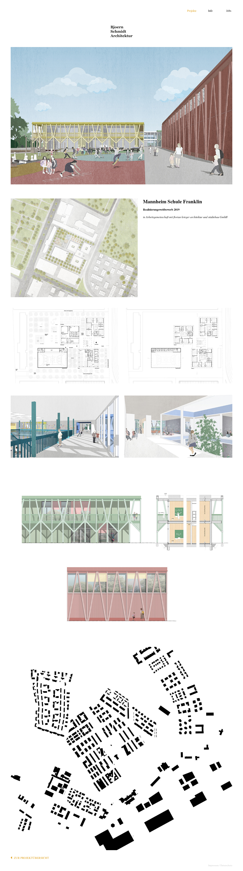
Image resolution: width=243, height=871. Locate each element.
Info (210, 10)
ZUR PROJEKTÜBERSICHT (31, 858)
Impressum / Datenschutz (220, 865)
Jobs (228, 10)
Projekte (191, 10)
